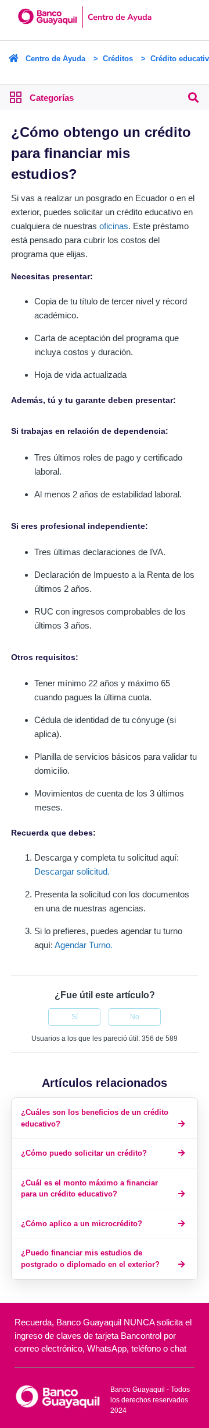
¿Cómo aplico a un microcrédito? (81, 1223)
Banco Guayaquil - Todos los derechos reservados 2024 (150, 1400)
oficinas (113, 226)
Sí (74, 1017)
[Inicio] (57, 1396)
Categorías (52, 98)
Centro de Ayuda (55, 58)
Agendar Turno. (84, 945)
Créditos (118, 58)
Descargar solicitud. (72, 871)
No (134, 1017)
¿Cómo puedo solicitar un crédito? (84, 1153)
